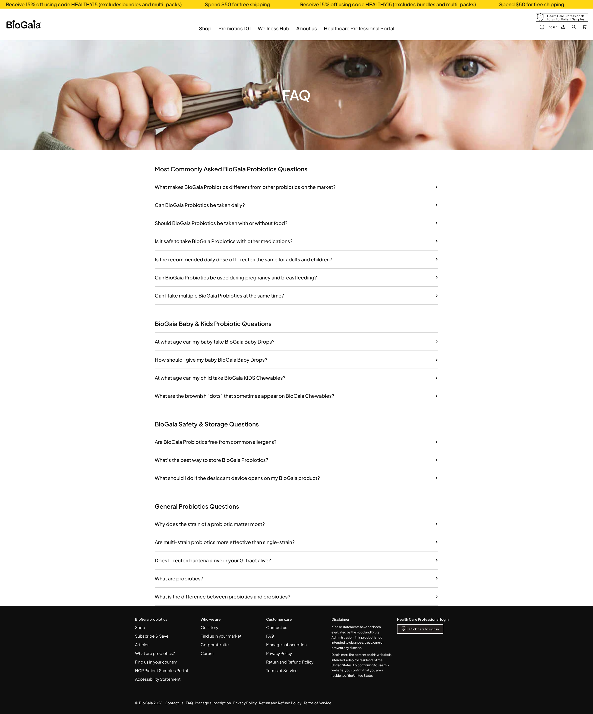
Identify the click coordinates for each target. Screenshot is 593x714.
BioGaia (146, 703)
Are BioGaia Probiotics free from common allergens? (216, 442)
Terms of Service (282, 670)
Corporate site (215, 644)
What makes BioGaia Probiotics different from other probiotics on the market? (245, 187)
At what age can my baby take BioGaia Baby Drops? (214, 341)
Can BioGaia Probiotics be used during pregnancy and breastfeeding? (236, 277)
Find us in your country (156, 661)
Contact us (276, 627)
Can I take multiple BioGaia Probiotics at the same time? (219, 295)
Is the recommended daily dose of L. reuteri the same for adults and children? (243, 259)
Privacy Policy (279, 653)
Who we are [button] (211, 619)
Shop (140, 627)
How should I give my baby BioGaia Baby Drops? (211, 360)
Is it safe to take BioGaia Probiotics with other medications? (224, 241)
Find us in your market (221, 636)
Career (207, 653)
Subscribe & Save (152, 636)
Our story (209, 627)
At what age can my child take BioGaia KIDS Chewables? (220, 378)
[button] (205, 32)
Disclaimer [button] (340, 619)
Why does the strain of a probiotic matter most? (210, 524)
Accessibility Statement (158, 679)
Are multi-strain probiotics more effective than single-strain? (225, 542)
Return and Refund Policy (289, 661)
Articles (142, 644)
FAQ (270, 636)
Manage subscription (286, 644)
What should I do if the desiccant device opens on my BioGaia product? (237, 478)
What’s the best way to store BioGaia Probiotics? (211, 460)
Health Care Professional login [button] (423, 619)
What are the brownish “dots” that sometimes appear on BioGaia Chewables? (244, 396)
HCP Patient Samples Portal (161, 670)
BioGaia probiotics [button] (151, 619)
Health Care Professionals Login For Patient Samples (565, 17)
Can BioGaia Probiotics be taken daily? (200, 205)
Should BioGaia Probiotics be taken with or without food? (221, 223)
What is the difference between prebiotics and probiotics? (222, 596)
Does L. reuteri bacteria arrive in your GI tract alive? (213, 560)
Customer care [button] (279, 619)
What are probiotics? (179, 578)
